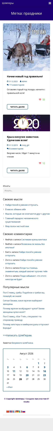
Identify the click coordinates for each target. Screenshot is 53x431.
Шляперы (8, 3)
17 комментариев (16, 85)
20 (27, 375)
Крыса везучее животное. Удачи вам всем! (23, 138)
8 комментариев (16, 148)
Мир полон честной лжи (17, 226)
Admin (24, 81)
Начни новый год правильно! (25, 76)
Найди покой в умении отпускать (21, 205)
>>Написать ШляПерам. (17, 335)
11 (14, 371)
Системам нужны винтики (34, 239)
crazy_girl (25, 145)
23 (44, 375)
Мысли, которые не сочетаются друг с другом (27, 213)
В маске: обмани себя (15, 209)
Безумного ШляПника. (22, 342)
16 (44, 371)
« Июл (9, 387)
